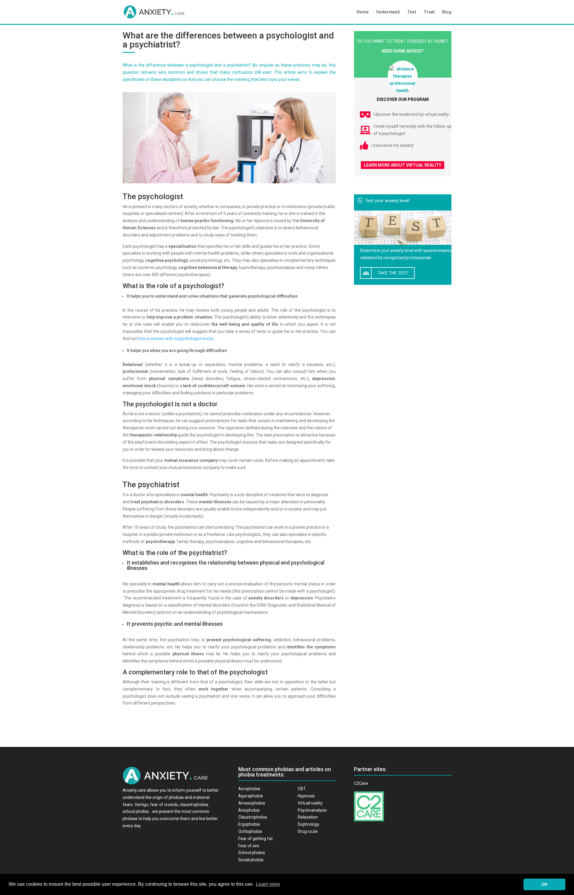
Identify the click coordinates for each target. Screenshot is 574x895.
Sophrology (308, 824)
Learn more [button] (268, 884)
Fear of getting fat (255, 838)
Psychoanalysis (312, 810)
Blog (446, 12)
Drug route (308, 831)
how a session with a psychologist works (175, 338)
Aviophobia (248, 810)
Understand (388, 12)
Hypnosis (306, 795)
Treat (429, 12)
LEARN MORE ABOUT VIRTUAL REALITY (402, 165)
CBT (302, 788)
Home (363, 12)
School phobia (251, 852)
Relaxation (308, 817)
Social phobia (250, 859)
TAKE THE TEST (393, 273)
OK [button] (544, 884)
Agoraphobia (250, 795)
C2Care (361, 783)
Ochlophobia (250, 831)
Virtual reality (310, 803)
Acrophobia (249, 788)
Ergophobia (249, 824)
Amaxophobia (251, 803)
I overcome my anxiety (392, 145)
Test (411, 12)
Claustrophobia (252, 817)
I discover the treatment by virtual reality (411, 114)
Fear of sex (248, 845)
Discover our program (403, 99)
